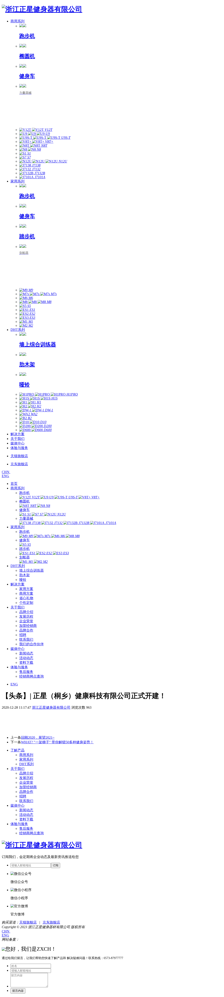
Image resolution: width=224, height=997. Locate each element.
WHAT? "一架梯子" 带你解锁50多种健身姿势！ (57, 742)
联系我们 (26, 639)
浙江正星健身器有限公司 (51, 707)
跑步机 (24, 493)
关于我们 (17, 439)
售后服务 (26, 672)
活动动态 (26, 658)
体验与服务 (19, 448)
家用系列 (17, 181)
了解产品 (17, 750)
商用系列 (17, 21)
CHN (6, 472)
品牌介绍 (26, 612)
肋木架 (24, 575)
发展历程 (26, 616)
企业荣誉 (26, 621)
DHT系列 (17, 330)
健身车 (24, 510)
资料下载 (26, 662)
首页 (14, 483)
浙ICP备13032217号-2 (35, 939)
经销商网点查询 (31, 676)
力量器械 (26, 518)
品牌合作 (26, 630)
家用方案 (26, 589)
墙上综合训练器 (31, 570)
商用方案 (26, 593)
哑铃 (22, 579)
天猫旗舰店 (28, 922)
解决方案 (17, 434)
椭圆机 (24, 501)
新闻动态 (26, 653)
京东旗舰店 (51, 922)
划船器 (24, 557)
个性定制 (26, 603)
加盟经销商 (28, 626)
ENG (5, 476)
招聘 (22, 635)
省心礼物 (26, 598)
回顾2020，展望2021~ (37, 737)
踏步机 (24, 549)
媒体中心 (17, 443)
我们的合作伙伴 (31, 644)
